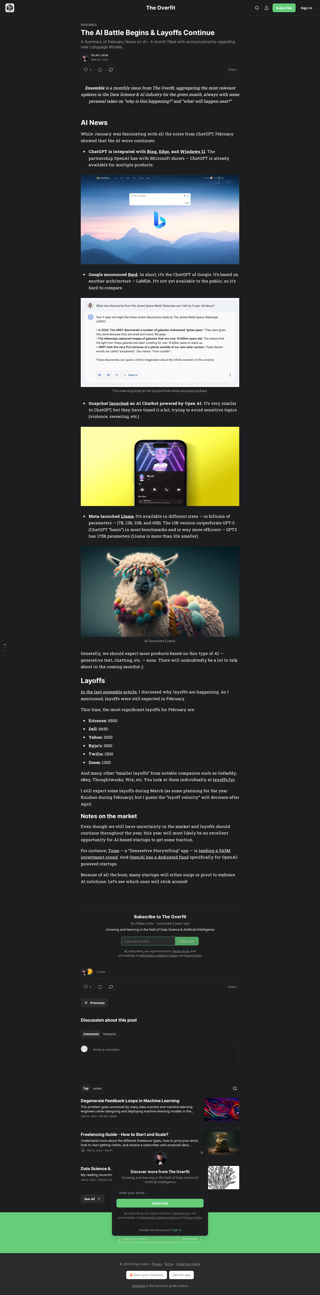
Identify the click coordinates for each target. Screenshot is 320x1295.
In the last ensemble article (109, 692)
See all (89, 1199)
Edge (164, 151)
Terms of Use (181, 1213)
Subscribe (284, 8)
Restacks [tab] (109, 1034)
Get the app (181, 1275)
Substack (138, 1286)
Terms (169, 1264)
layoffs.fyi (224, 779)
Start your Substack (148, 1275)
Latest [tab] (97, 1088)
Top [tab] (85, 1088)
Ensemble (89, 25)
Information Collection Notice (159, 1217)
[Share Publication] (266, 7)
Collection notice (188, 1264)
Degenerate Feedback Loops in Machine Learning (130, 1100)
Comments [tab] (91, 1034)
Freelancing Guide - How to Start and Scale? (124, 1134)
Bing (152, 151)
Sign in (306, 8)
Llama (127, 516)
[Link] (74, 122)
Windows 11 (192, 151)
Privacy (157, 1264)
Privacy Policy (193, 1217)
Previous (97, 1003)
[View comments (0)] (100, 69)
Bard (133, 274)
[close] (201, 1152)
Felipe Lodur (99, 55)
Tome (113, 850)
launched (119, 403)
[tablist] (99, 1034)
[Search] (257, 7)
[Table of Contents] (5, 647)
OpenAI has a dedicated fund (159, 857)
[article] (160, 1111)
